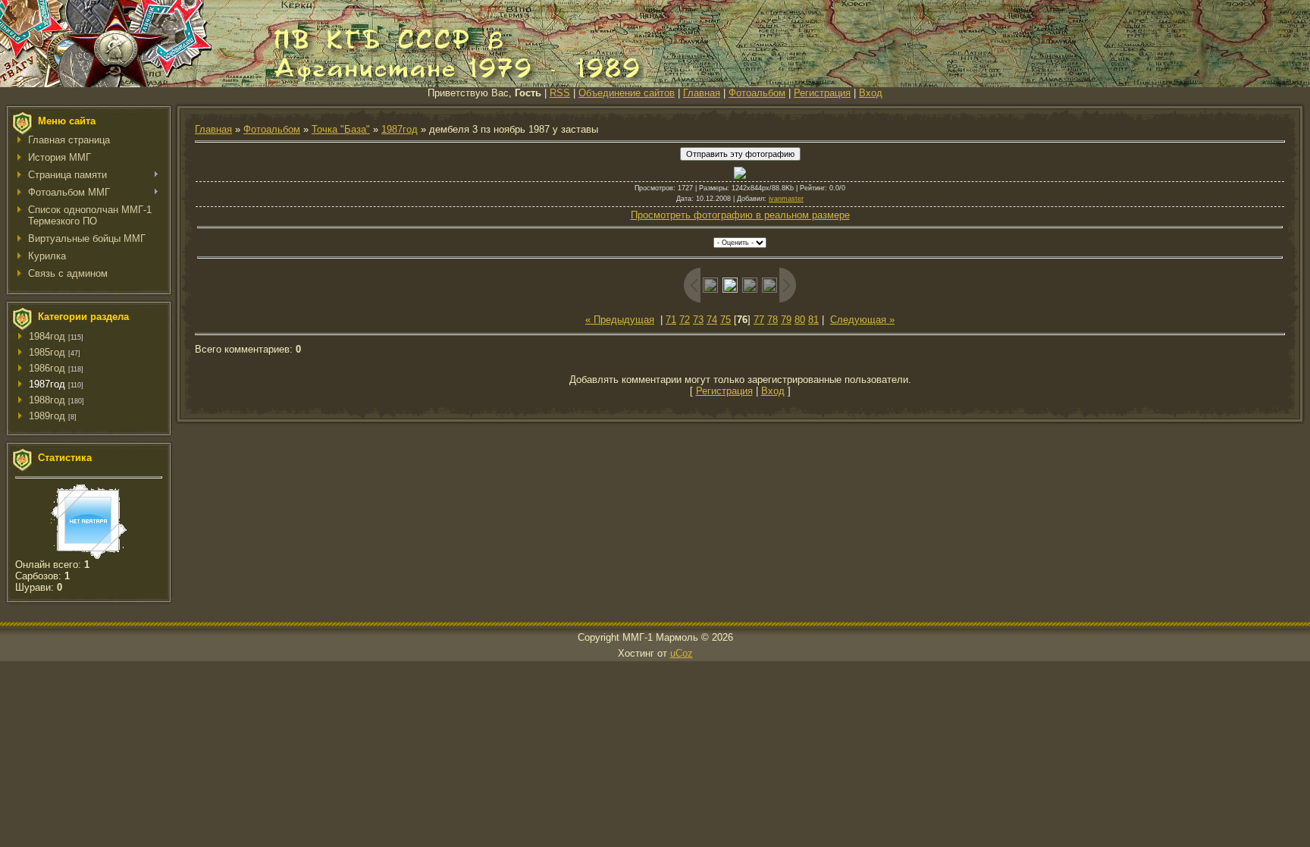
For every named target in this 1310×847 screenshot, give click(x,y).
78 (772, 319)
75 (725, 319)
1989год (47, 416)
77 (759, 319)
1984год (47, 336)
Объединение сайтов (626, 93)
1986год (47, 368)
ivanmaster (786, 198)
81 (813, 319)
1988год (47, 400)
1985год (47, 352)
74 (712, 319)
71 (671, 319)
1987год (47, 384)
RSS (560, 93)
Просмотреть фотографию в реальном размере (740, 215)
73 (698, 319)
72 (684, 319)
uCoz (681, 653)
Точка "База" (341, 129)
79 (786, 319)
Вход (870, 93)
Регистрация (822, 93)
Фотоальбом (757, 93)
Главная (701, 93)
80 (799, 319)
